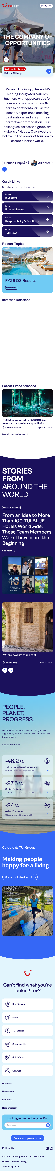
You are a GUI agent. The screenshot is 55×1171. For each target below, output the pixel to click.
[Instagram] (51, 1148)
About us (7, 1083)
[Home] (10, 5)
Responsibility (9, 1107)
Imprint (5, 1161)
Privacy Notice (20, 1156)
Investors (7, 1099)
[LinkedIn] (47, 1148)
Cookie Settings (20, 1161)
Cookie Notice (37, 1156)
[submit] (48, 1125)
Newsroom (8, 1091)
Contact (6, 1156)
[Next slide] (10, 670)
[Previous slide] (4, 670)
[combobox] (27, 1125)
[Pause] (6, 59)
